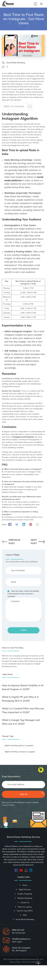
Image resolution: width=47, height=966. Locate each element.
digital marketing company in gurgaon (20, 752)
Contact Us (24, 902)
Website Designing (24, 898)
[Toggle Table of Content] (28, 106)
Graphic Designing (24, 894)
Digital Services (25, 889)
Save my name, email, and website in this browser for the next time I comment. (23, 593)
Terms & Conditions (29, 962)
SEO (25, 915)
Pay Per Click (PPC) (25, 911)
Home (24, 885)
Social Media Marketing (15, 63)
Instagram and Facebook (23, 437)
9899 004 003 (18, 930)
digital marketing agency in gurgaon (19, 745)
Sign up (23, 794)
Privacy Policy (15, 962)
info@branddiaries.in (21, 939)
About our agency (25, 907)
